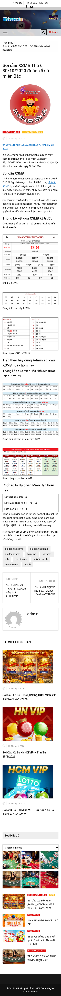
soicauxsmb (11, 564)
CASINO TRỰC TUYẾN (36, 951)
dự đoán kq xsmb (14, 548)
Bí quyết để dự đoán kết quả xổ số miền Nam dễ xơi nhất (41, 940)
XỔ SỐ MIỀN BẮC (12, 132)
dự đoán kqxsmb (39, 548)
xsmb (28, 564)
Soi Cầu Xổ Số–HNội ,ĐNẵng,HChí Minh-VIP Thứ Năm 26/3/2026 (40, 904)
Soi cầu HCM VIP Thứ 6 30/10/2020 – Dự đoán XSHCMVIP (16, 590)
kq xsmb (31, 554)
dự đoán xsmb (12, 554)
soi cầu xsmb (41, 559)
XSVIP (52, 895)
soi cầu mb (21, 559)
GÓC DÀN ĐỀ (33, 915)
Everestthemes (30, 991)
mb (7, 559)
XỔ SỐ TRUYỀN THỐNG (34, 132)
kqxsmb (47, 554)
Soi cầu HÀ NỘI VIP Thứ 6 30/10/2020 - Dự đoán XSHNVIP (44, 591)
